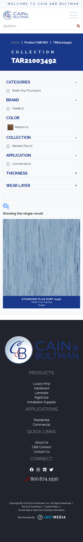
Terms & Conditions (31, 506)
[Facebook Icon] (31, 469)
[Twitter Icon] (51, 469)
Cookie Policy (52, 506)
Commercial (21, 163)
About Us (41, 442)
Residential (41, 420)
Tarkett (18, 108)
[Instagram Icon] (38, 469)
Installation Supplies (41, 402)
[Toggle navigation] (73, 15)
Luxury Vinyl (41, 383)
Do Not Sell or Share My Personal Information (41, 510)
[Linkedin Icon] (45, 469)
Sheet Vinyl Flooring (26, 90)
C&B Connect (41, 447)
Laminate (41, 393)
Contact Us (42, 452)
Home (15, 42)
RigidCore (41, 397)
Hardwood (41, 388)
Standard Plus (22, 145)
